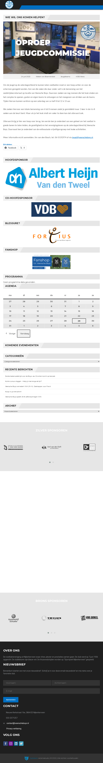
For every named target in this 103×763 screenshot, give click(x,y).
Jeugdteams (65, 77)
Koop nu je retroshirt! (13, 392)
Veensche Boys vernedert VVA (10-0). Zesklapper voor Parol (28, 386)
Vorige (12, 333)
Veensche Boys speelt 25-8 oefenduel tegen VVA (23, 397)
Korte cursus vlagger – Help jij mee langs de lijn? (23, 381)
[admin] (83, 3)
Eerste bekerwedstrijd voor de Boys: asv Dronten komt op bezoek (30, 376)
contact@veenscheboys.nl (18, 723)
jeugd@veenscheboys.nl (82, 138)
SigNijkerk (34, 758)
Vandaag (24, 333)
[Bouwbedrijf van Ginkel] (89, 618)
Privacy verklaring (13, 729)
